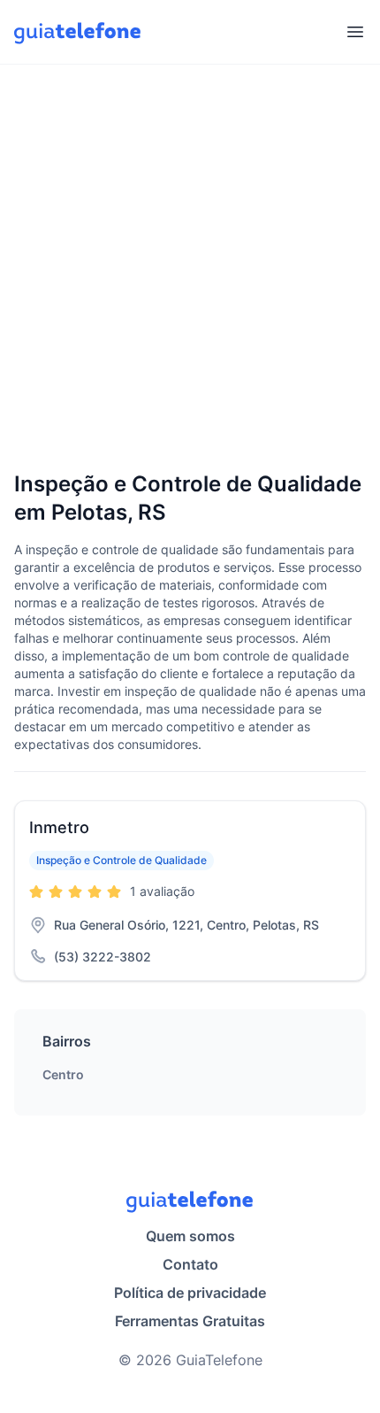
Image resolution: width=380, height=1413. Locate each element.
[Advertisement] (190, 269)
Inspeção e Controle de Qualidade (121, 860)
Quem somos (190, 1236)
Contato (190, 1264)
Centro (63, 1074)
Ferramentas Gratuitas (190, 1321)
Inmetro (59, 827)
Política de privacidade (190, 1292)
